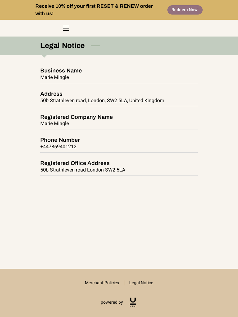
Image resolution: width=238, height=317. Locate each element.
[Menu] (65, 28)
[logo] (133, 302)
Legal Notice (141, 282)
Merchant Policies (102, 282)
